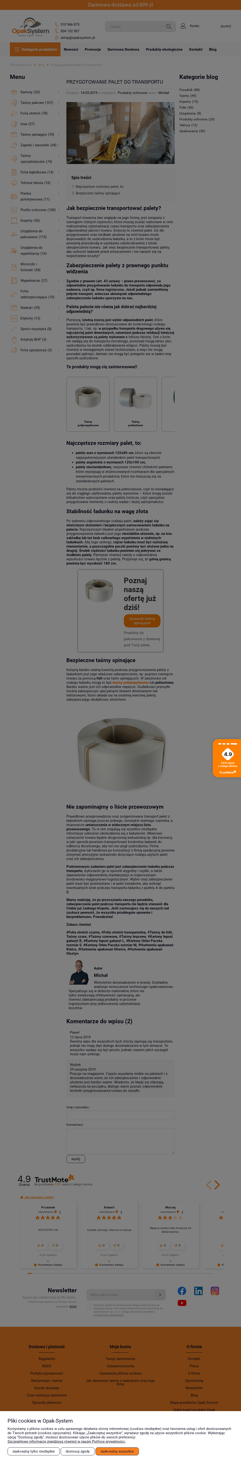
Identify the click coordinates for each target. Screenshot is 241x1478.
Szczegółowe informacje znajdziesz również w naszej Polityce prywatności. (67, 1441)
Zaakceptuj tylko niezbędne (33, 1451)
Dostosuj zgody (78, 1451)
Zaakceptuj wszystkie (117, 1451)
